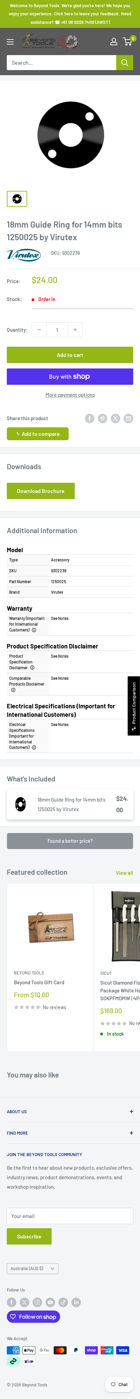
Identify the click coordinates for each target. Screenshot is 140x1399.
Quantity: (17, 330)
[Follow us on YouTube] (50, 1302)
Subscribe (29, 1236)
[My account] (113, 41)
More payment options (70, 395)
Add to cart (70, 354)
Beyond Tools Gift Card (39, 982)
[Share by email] (128, 418)
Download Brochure (41, 491)
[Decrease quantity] (39, 330)
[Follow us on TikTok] (63, 1302)
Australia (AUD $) (27, 1268)
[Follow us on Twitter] (24, 1302)
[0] (127, 41)
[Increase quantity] (75, 330)
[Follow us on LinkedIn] (76, 1302)
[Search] (124, 62)
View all (124, 873)
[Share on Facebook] (89, 418)
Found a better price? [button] (70, 841)
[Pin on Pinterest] (102, 418)
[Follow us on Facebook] (11, 1302)
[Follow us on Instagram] (37, 1302)
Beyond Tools (29, 972)
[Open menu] (10, 42)
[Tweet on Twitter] (115, 418)
